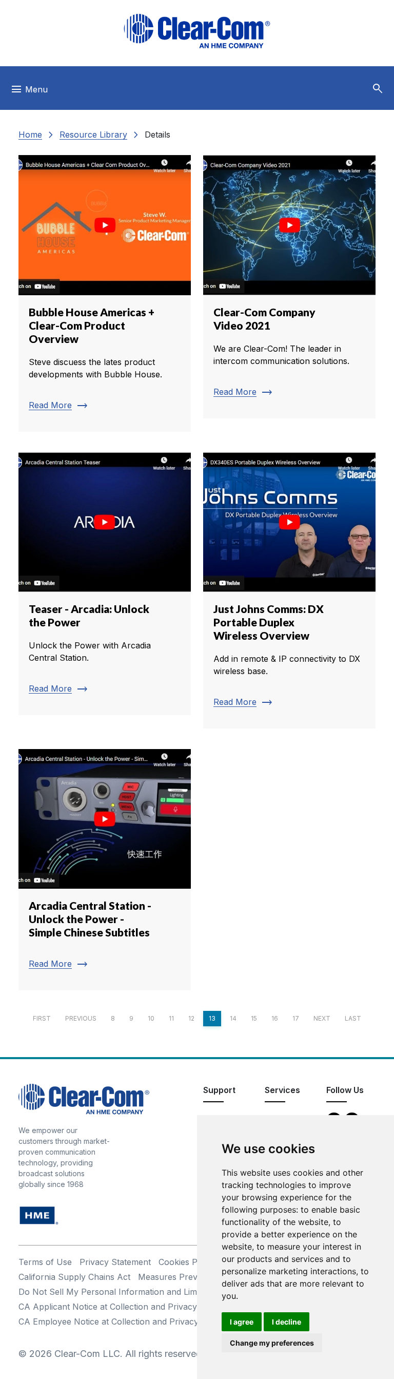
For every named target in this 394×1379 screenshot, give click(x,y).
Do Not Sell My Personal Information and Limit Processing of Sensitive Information (180, 1292)
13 (212, 1018)
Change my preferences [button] (272, 1342)
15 (254, 1018)
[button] (377, 89)
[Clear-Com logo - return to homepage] (197, 31)
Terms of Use (45, 1262)
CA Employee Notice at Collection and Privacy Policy (121, 1321)
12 (191, 1018)
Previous (80, 1018)
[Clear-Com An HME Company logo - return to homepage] (83, 1098)
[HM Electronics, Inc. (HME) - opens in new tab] (39, 1215)
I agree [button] (241, 1321)
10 (151, 1018)
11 (171, 1018)
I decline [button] (286, 1321)
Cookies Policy (187, 1262)
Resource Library (93, 134)
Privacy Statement (115, 1262)
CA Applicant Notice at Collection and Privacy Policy (120, 1306)
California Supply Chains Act (74, 1277)
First (42, 1018)
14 (233, 1018)
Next (321, 1018)
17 (295, 1018)
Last (353, 1018)
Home (30, 134)
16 (274, 1018)
